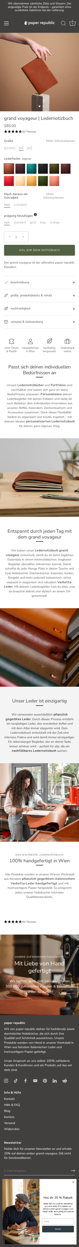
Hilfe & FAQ (12, 1105)
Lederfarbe (17, 158)
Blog (7, 1111)
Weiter (58, 1229)
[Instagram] (6, 1080)
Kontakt (9, 1099)
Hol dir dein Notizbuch (39, 250)
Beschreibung (19, 282)
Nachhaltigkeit (20, 308)
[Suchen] (63, 24)
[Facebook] (25, 1080)
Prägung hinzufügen (18, 216)
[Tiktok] (16, 1080)
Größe (39, 141)
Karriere (9, 1117)
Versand (9, 1123)
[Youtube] (35, 1080)
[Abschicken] (73, 1170)
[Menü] (6, 23)
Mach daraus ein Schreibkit (34, 196)
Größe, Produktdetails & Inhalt (31, 295)
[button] (72, 24)
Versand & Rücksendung (26, 322)
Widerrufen (12, 1129)
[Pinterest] (45, 1080)
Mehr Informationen (60, 141)
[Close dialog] (73, 1182)
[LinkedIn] (55, 1080)
